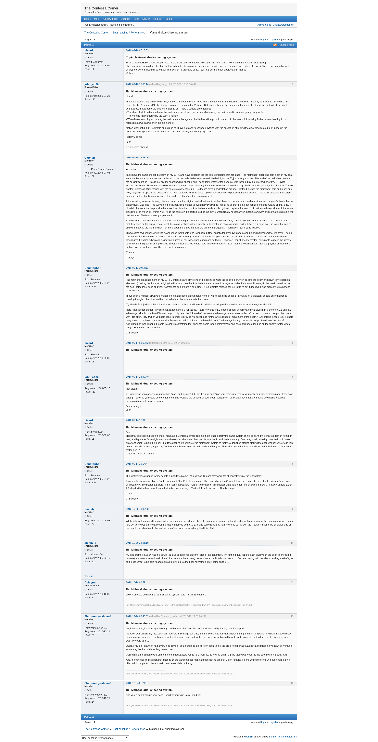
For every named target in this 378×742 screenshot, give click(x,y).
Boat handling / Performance (129, 32)
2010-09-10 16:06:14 (137, 84)
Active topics (264, 24)
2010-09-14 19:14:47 (137, 463)
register (274, 39)
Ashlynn (90, 582)
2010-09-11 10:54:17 (137, 268)
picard (88, 50)
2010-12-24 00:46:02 (137, 616)
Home (87, 19)
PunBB (249, 736)
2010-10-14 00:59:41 (137, 582)
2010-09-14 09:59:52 (137, 343)
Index (97, 19)
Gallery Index (110, 19)
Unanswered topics (283, 24)
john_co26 (91, 84)
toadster (90, 509)
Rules (136, 19)
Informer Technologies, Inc (283, 736)
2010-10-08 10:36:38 (137, 509)
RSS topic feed (286, 45)
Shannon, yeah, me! (97, 616)
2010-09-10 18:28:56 (137, 157)
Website (88, 576)
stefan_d (90, 542)
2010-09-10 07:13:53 (137, 50)
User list (125, 19)
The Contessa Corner (101, 8)
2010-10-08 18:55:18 (137, 542)
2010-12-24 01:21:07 (137, 683)
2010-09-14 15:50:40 (137, 376)
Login (169, 19)
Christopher (92, 267)
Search (146, 19)
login (264, 39)
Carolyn (89, 157)
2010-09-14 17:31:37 (137, 420)
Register (157, 19)
